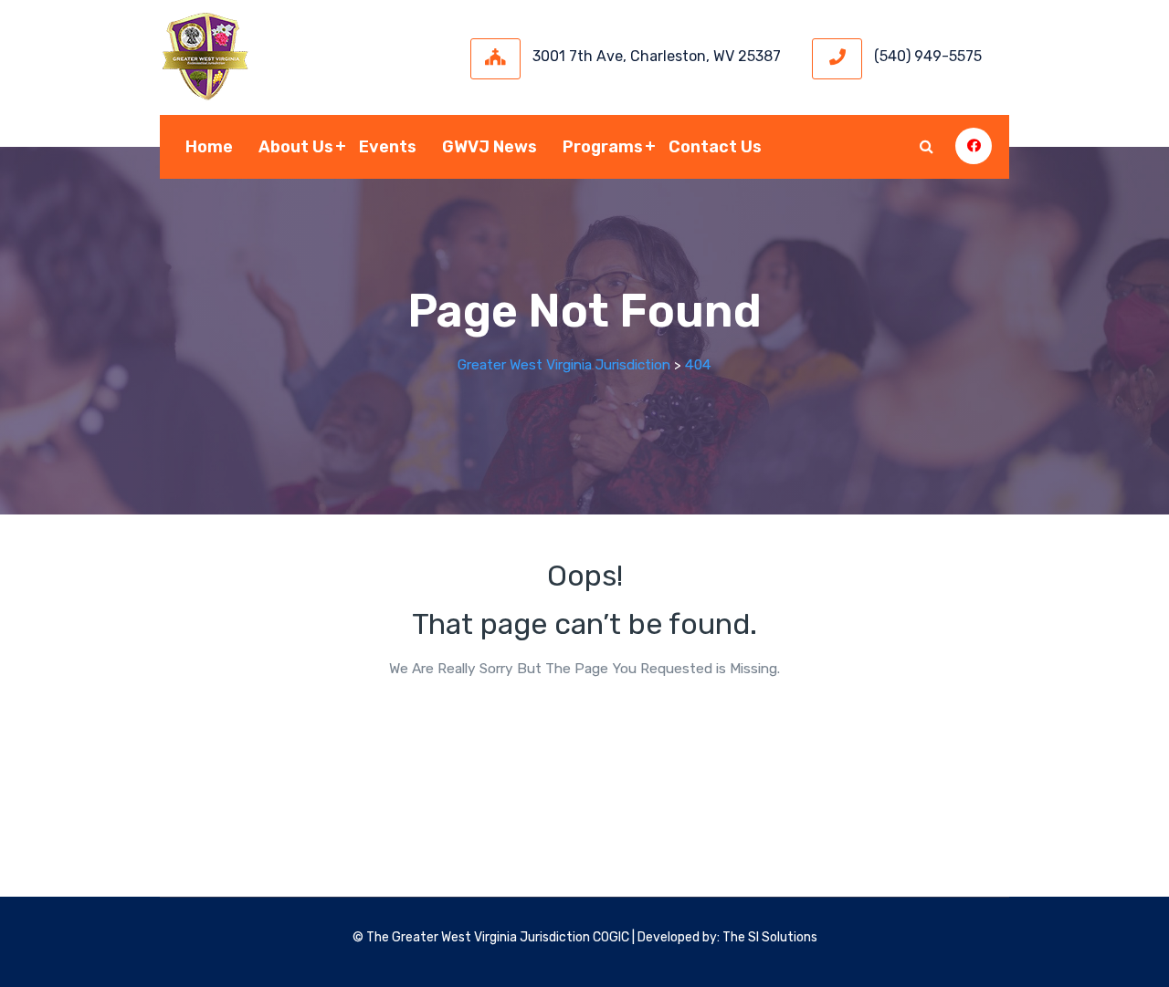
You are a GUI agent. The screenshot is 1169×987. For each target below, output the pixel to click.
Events (387, 147)
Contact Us (715, 147)
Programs (603, 147)
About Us (295, 147)
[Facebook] (973, 146)
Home (209, 147)
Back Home (584, 723)
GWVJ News (489, 147)
